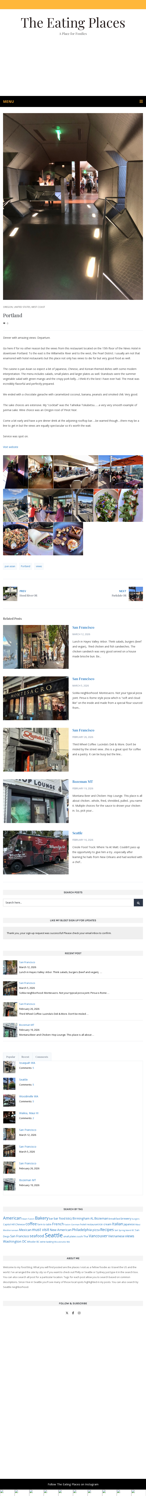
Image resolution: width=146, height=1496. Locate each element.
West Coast (38, 307)
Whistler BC (33, 1241)
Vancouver (98, 1235)
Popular (10, 1056)
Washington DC (14, 1241)
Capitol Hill (9, 1224)
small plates (69, 1236)
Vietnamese (116, 1236)
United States (22, 307)
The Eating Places (73, 22)
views (39, 566)
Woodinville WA (62, 1242)
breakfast (114, 1218)
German (75, 1224)
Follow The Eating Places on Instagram (73, 1484)
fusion (67, 1224)
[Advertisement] (73, 67)
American (12, 1218)
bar (51, 1218)
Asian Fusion (28, 1218)
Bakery (41, 1218)
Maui (137, 1224)
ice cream (105, 1224)
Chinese (20, 1224)
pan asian (10, 566)
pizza (96, 1230)
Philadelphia (82, 1229)
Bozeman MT (82, 781)
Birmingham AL (83, 1218)
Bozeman (101, 1218)
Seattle (77, 833)
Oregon (8, 307)
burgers (135, 1218)
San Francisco (83, 627)
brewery (126, 1218)
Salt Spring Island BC (124, 1230)
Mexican (25, 1230)
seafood (37, 1235)
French (58, 1223)
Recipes (107, 1229)
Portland (25, 566)
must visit (40, 1229)
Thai (85, 1236)
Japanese (129, 1224)
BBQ (69, 1218)
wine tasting (47, 1241)
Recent (25, 1056)
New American (60, 1230)
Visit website (10, 447)
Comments (42, 1056)
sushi (80, 1236)
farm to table (44, 1224)
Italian (117, 1223)
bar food (59, 1218)
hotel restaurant (89, 1224)
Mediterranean (10, 1230)
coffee (31, 1223)
